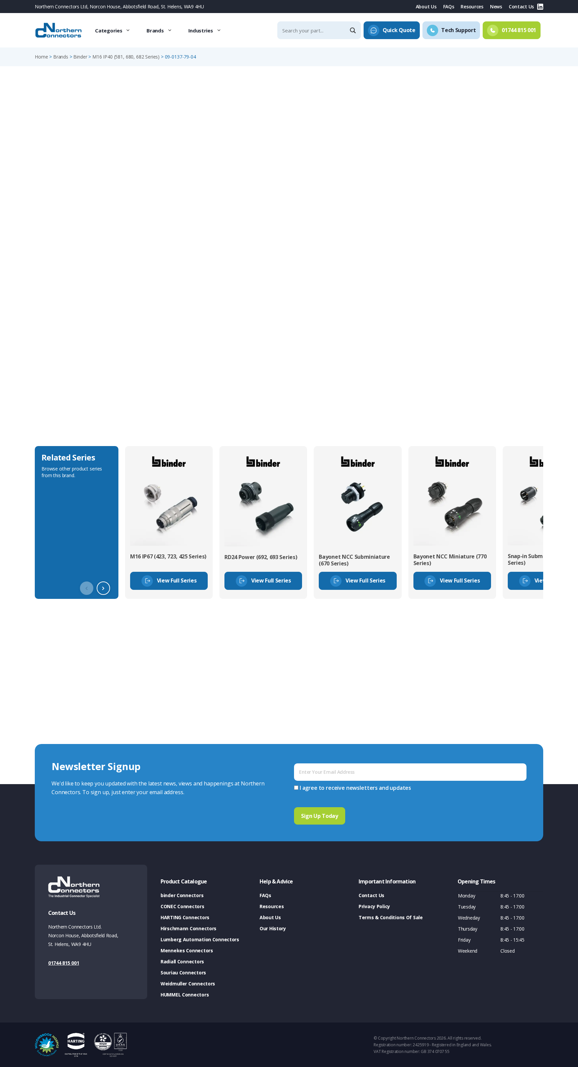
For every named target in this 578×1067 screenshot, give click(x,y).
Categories (108, 30)
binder (80, 57)
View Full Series (177, 580)
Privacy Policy (374, 906)
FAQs (448, 6)
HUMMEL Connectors (185, 994)
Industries (200, 30)
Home (41, 57)
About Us (426, 6)
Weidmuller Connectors (188, 983)
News (496, 6)
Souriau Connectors (183, 972)
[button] (103, 588)
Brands (155, 30)
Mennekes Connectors (187, 950)
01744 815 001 (63, 963)
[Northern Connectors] (59, 30)
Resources (472, 6)
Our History (273, 928)
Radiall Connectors (182, 961)
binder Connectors (182, 895)
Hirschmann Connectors (188, 928)
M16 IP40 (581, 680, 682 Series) (126, 57)
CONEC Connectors (182, 906)
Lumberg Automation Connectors (200, 939)
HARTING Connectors (185, 917)
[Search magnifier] (353, 30)
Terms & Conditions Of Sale (391, 917)
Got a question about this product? (496, 175)
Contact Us (521, 6)
